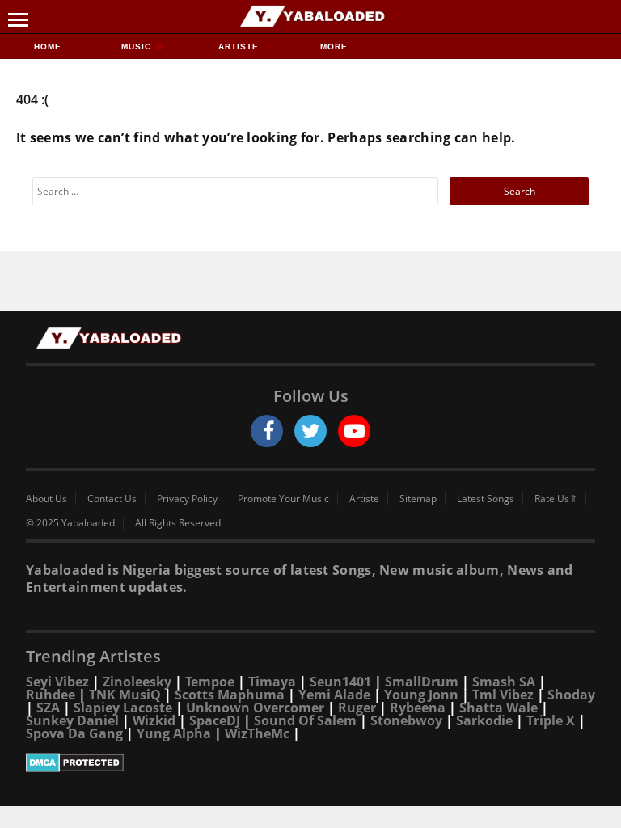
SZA (48, 707)
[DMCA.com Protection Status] (310, 762)
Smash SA (503, 682)
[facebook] (267, 431)
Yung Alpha (174, 733)
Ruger (357, 707)
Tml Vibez (503, 694)
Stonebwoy (406, 720)
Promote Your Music (283, 498)
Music (137, 46)
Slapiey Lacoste (123, 707)
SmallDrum (421, 682)
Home (47, 46)
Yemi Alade (334, 694)
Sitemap (418, 498)
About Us (46, 498)
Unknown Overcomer (255, 707)
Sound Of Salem (305, 720)
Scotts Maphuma (230, 694)
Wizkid (154, 720)
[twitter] (310, 431)
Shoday (571, 694)
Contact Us (112, 498)
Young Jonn (421, 694)
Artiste (238, 46)
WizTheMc (257, 733)
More (334, 46)
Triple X (550, 720)
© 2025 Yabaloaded (70, 523)
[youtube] (354, 431)
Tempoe (209, 682)
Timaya (272, 682)
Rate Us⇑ (555, 498)
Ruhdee (50, 694)
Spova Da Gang (74, 733)
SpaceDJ (214, 720)
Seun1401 (340, 682)
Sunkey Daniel (72, 720)
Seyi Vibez (57, 682)
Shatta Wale (498, 707)
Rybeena (418, 707)
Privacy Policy (187, 498)
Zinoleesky (137, 682)
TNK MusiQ (125, 694)
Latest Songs (485, 498)
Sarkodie (484, 720)
